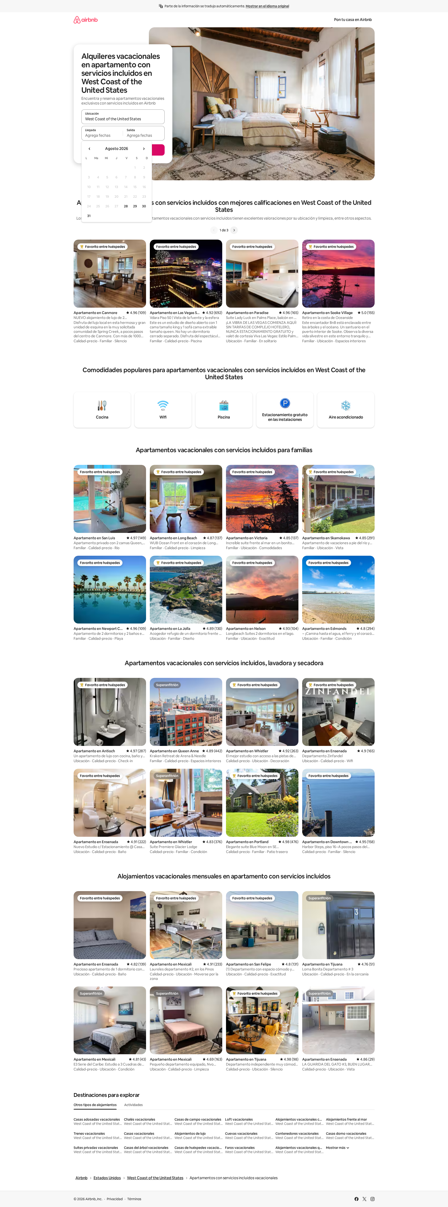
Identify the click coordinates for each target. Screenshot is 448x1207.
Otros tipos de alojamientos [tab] (95, 1105)
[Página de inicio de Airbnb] (86, 19)
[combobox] (123, 119)
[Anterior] (214, 230)
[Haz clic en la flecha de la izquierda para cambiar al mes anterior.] (89, 148)
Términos (134, 1199)
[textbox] (102, 135)
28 (126, 206)
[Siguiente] (234, 230)
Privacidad (115, 1199)
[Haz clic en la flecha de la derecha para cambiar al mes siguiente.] (143, 148)
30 (144, 206)
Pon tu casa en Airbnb (353, 19)
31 (89, 216)
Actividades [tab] (133, 1105)
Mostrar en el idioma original (267, 6)
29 (135, 206)
